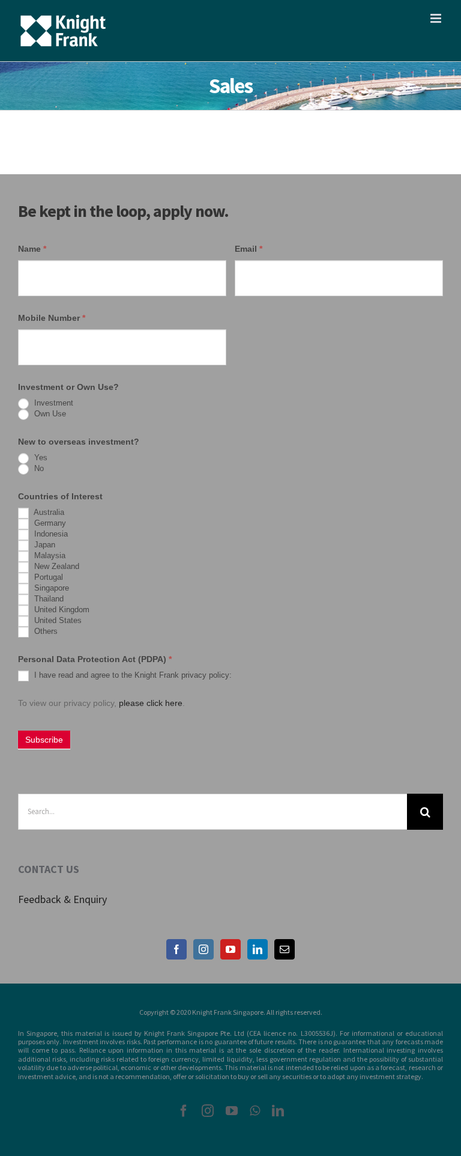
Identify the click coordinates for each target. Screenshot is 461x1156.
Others (45, 631)
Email (248, 249)
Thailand (48, 598)
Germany (49, 523)
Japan (43, 544)
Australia (48, 512)
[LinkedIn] (257, 949)
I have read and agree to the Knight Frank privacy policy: (132, 675)
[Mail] (284, 949)
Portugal (47, 577)
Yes (39, 457)
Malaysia (48, 555)
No (38, 468)
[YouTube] (230, 949)
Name (32, 249)
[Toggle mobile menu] (436, 18)
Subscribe (44, 739)
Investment (52, 402)
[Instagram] (203, 949)
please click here (150, 703)
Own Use (49, 413)
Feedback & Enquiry (62, 899)
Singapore (50, 587)
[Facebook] (176, 949)
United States (57, 620)
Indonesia (50, 533)
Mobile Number (51, 318)
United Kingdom (60, 609)
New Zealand (55, 566)
